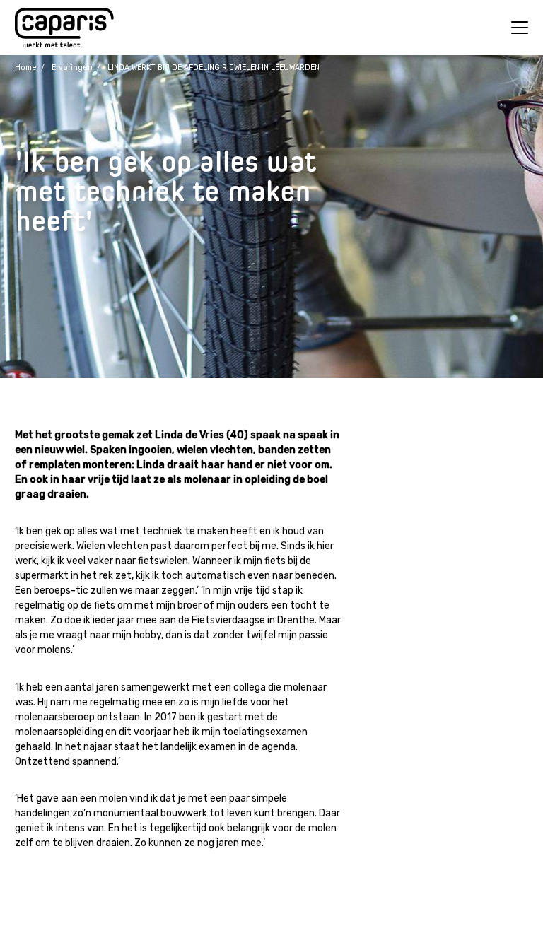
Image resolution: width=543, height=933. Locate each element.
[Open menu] (519, 27)
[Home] (64, 28)
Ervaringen (72, 67)
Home (26, 67)
